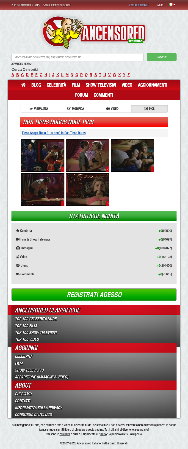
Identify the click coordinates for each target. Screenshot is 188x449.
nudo (103, 434)
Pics (152, 108)
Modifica (78, 108)
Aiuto (160, 4)
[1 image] (42, 155)
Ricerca (161, 57)
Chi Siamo (23, 394)
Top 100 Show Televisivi (35, 332)
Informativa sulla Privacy (38, 407)
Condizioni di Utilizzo (33, 414)
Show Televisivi (101, 85)
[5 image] (87, 189)
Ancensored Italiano (89, 443)
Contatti (22, 400)
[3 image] (132, 155)
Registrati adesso (94, 294)
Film (76, 85)
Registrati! (65, 4)
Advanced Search (21, 64)
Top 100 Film (26, 325)
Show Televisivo (29, 370)
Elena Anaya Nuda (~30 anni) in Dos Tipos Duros (54, 133)
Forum (81, 95)
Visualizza (41, 108)
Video (127, 85)
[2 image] (87, 155)
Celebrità (56, 85)
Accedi (46, 4)
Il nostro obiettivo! (138, 4)
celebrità (65, 434)
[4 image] (42, 189)
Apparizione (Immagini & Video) (41, 377)
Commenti (103, 95)
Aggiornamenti (152, 85)
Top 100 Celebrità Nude (35, 318)
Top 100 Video (27, 339)
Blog (36, 85)
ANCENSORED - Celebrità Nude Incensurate (94, 32)
